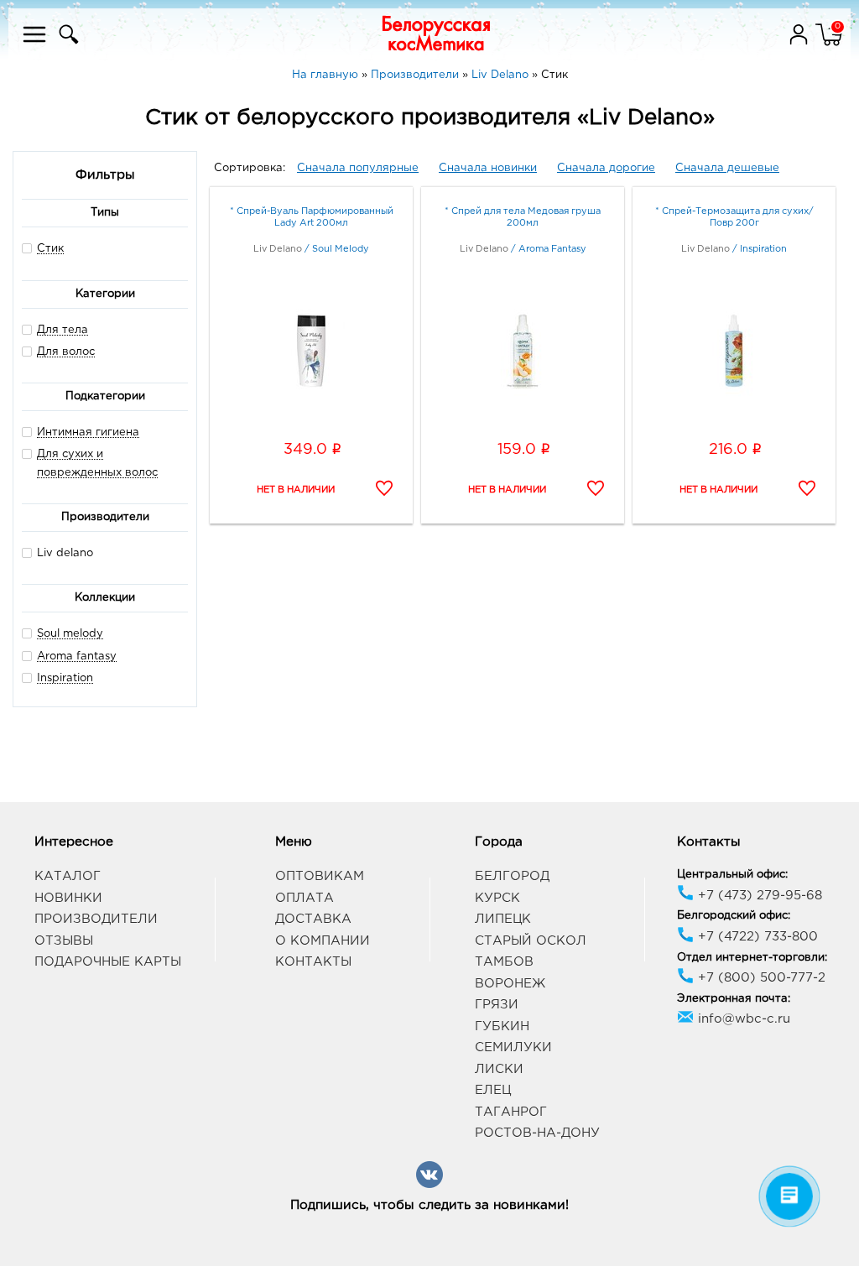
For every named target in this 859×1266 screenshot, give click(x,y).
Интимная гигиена (88, 432)
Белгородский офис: (733, 915)
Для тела (62, 330)
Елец (493, 1090)
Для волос (66, 352)
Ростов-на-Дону (537, 1133)
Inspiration (65, 678)
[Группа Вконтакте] (429, 1185)
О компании (322, 940)
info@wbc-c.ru (742, 1018)
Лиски (499, 1069)
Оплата (304, 898)
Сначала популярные (358, 168)
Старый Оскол (530, 940)
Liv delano (65, 553)
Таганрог (511, 1112)
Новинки (68, 898)
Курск (497, 898)
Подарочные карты (107, 961)
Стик (50, 248)
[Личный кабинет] (800, 44)
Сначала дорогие (606, 168)
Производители (96, 919)
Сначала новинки (488, 168)
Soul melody (70, 633)
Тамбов (504, 961)
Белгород (512, 876)
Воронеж (510, 983)
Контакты (313, 961)
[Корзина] (828, 44)
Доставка (313, 919)
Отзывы (63, 940)
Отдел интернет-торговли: (752, 957)
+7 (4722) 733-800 (756, 936)
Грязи (496, 1004)
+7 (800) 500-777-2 (759, 977)
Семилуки (513, 1047)
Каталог (67, 876)
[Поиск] (66, 44)
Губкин (502, 1026)
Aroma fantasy (77, 656)
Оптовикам (319, 876)
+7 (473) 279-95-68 (758, 895)
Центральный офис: (732, 874)
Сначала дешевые (727, 168)
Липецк (503, 919)
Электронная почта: (733, 998)
